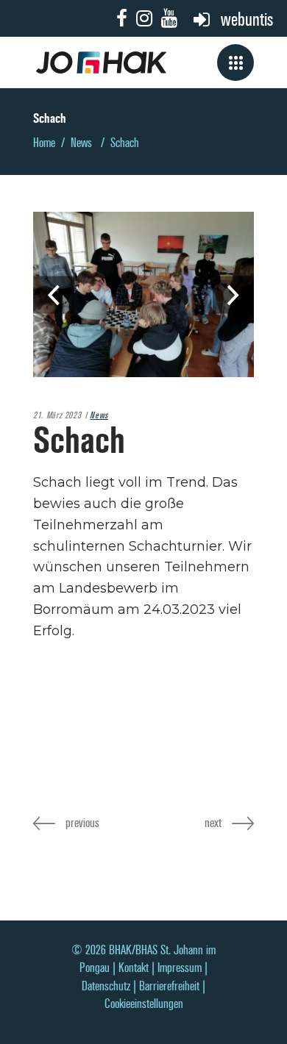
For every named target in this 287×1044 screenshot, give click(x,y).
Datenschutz (106, 986)
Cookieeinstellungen (143, 1004)
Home (44, 143)
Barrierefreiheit (169, 986)
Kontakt (133, 968)
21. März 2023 (57, 415)
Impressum (179, 968)
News (81, 143)
